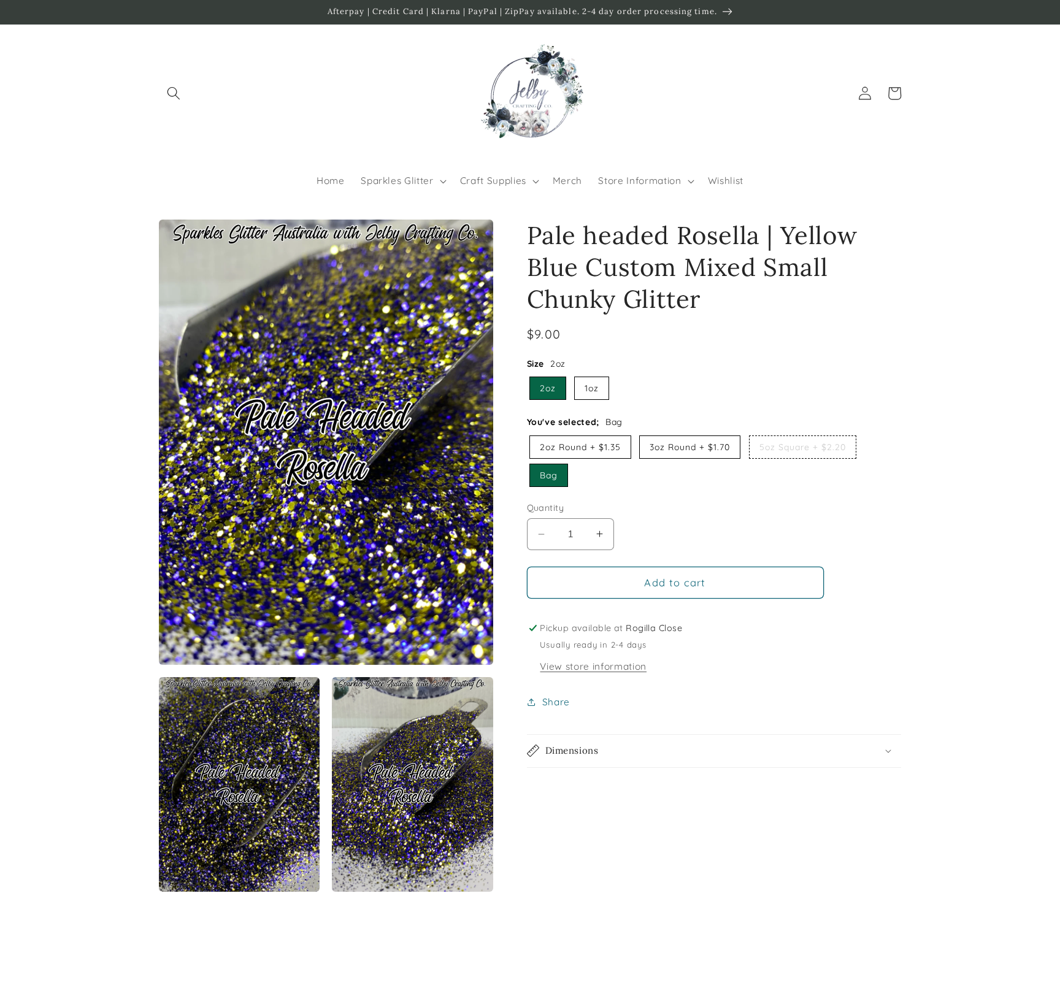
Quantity (545, 507)
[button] (173, 93)
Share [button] (556, 702)
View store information (593, 666)
